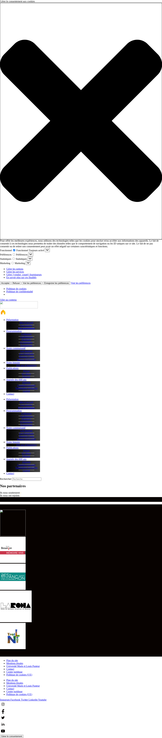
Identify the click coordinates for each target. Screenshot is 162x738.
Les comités (26, 325)
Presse (26, 371)
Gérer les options (14, 269)
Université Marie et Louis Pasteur (23, 666)
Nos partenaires (26, 328)
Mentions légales (14, 663)
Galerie (26, 391)
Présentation (12, 319)
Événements (26, 342)
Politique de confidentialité (19, 291)
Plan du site (12, 660)
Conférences (26, 336)
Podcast (26, 376)
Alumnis (26, 382)
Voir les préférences (32, 283)
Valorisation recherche (26, 388)
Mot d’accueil (26, 322)
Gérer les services (15, 271)
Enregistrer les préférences (56, 283)
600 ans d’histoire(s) (26, 365)
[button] (81, 121)
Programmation (14, 331)
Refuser (16, 283)
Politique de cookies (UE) (19, 674)
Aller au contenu (8, 299)
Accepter (5, 283)
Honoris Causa (26, 356)
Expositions (26, 345)
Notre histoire (13, 362)
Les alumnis (26, 351)
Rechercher (6, 479)
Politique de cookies (16, 288)
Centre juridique (14, 672)
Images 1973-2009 (26, 359)
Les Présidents (26, 354)
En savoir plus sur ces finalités (21, 277)
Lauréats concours (26, 385)
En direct (26, 374)
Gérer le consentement (11, 736)
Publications (12, 368)
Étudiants (26, 339)
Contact (10, 394)
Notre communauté (15, 348)
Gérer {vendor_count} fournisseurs (24, 274)
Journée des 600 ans (16, 379)
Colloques (26, 334)
